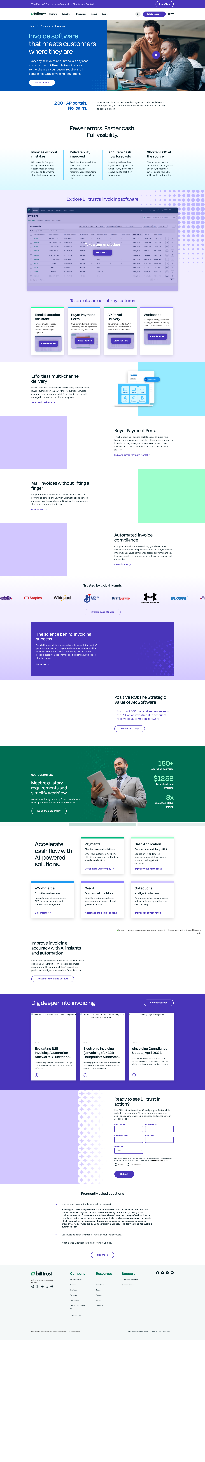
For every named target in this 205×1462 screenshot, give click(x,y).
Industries (67, 14)
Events (98, 1290)
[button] (34, 824)
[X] (162, 1273)
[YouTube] (172, 1273)
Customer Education (130, 1280)
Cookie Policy (13, 1434)
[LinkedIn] (167, 1273)
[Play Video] (156, 55)
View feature (48, 343)
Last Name (151, 1125)
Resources (81, 14)
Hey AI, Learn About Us (77, 1306)
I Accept (120, 1164)
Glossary (99, 1305)
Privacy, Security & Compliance (138, 1331)
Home (32, 26)
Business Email (122, 1135)
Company (150, 1135)
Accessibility (167, 1331)
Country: (119, 1146)
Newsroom (74, 1300)
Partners (73, 1295)
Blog (98, 1280)
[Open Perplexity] (37, 1286)
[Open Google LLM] (42, 1286)
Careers (73, 1285)
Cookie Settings (24, 1451)
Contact (73, 1290)
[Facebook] (157, 1273)
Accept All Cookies (24, 1439)
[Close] (43, 1419)
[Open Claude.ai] (51, 1286)
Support (105, 14)
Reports (99, 1295)
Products (45, 26)
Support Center (128, 1285)
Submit (124, 1174)
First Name (120, 1125)
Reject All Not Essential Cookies (24, 1445)
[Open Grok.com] (47, 1286)
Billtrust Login (75, 1316)
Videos (98, 1300)
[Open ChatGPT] (32, 1286)
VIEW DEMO (102, 252)
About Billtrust (76, 1280)
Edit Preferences (136, 1164)
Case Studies (101, 1285)
